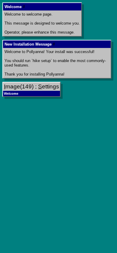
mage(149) (19, 86)
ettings (48, 86)
